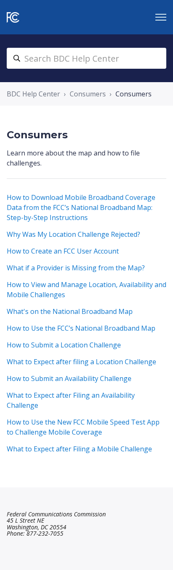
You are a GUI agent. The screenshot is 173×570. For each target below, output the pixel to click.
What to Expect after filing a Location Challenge (81, 361)
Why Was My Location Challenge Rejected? (73, 234)
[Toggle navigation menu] (161, 17)
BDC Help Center (33, 93)
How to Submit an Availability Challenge (69, 378)
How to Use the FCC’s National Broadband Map (81, 328)
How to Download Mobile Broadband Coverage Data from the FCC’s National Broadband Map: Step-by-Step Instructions (81, 207)
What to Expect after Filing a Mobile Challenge (79, 448)
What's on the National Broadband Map (70, 311)
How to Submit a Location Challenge (64, 345)
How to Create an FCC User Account (63, 251)
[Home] (13, 17)
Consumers (88, 93)
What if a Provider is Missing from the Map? (76, 267)
